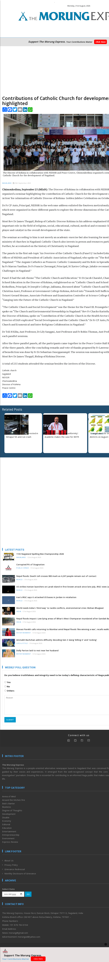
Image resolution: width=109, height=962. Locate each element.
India (18, 611)
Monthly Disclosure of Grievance (20, 873)
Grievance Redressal (14, 869)
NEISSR (5, 377)
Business (6, 806)
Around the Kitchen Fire (13, 800)
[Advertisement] (54, 70)
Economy (6, 820)
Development (8, 813)
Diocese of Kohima (11, 384)
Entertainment (23, 633)
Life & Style (22, 643)
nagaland (6, 373)
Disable (5, 817)
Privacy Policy (11, 864)
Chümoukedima (9, 380)
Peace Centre (8, 387)
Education (7, 827)
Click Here (100, 42)
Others (10, 690)
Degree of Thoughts (12, 810)
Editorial (6, 824)
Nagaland (7, 183)
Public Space (22, 568)
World (19, 580)
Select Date (8, 889)
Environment (8, 838)
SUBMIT (10, 719)
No (8, 686)
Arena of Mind (9, 796)
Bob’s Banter (8, 803)
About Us (8, 860)
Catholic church (9, 370)
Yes (8, 682)
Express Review (10, 841)
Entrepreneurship (10, 834)
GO (28, 894)
